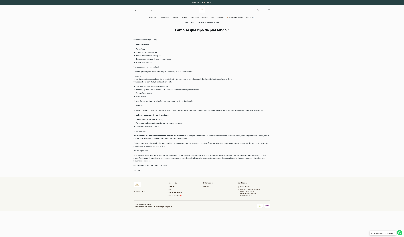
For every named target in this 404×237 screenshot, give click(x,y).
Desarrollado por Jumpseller (163, 207)
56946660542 (245, 187)
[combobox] (145, 10)
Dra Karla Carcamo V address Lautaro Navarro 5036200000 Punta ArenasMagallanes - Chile (250, 192)
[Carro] (269, 9)
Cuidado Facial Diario (175, 192)
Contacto (172, 187)
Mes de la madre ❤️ (175, 195)
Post (192, 22)
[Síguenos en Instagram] (142, 191)
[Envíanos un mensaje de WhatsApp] (399, 232)
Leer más (209, 2)
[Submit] (135, 10)
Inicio (187, 22)
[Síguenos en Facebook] (145, 191)
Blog (170, 189)
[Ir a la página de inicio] (202, 10)
